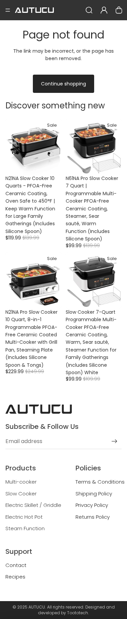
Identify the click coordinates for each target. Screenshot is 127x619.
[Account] (104, 10)
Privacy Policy (92, 505)
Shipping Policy (94, 493)
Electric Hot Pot (24, 516)
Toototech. (78, 613)
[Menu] (8, 10)
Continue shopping (63, 83)
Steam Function (25, 528)
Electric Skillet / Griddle (33, 505)
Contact (15, 565)
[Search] (89, 10)
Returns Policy (93, 516)
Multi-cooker (21, 481)
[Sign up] (114, 441)
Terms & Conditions (100, 481)
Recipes (15, 576)
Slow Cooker (21, 493)
